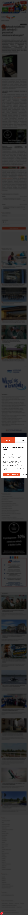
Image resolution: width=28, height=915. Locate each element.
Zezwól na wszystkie (12, 474)
